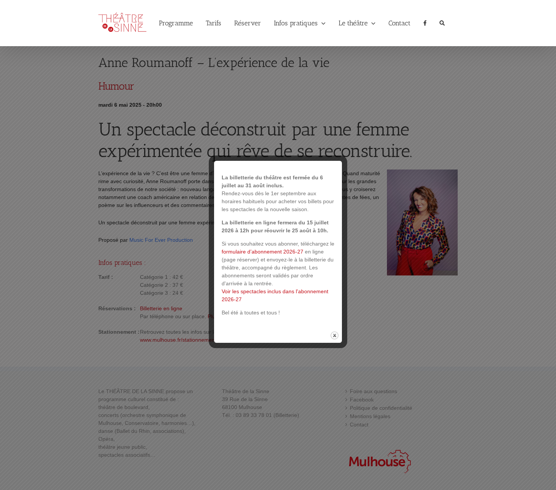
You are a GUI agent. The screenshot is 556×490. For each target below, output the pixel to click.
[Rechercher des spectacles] (442, 23)
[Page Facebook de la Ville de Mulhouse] (425, 23)
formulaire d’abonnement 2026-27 (262, 252)
